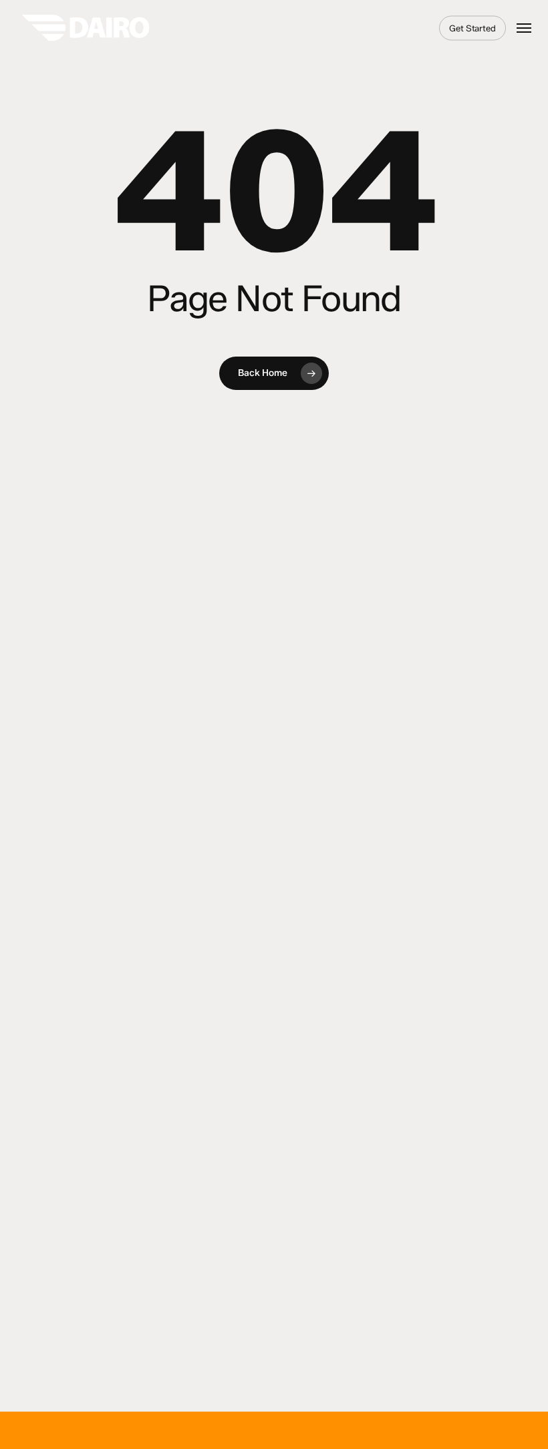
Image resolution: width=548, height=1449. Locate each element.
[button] (524, 28)
